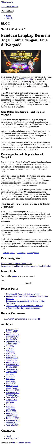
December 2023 (12, 362)
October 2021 (11, 423)
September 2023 (12, 369)
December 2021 (12, 418)
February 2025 (12, 330)
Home (8, 16)
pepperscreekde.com (9, 6)
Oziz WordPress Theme (21, 443)
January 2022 (11, 416)
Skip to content (7, 2)
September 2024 (12, 341)
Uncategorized (33, 253)
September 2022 (12, 397)
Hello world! (35, 319)
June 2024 (10, 348)
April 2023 (10, 381)
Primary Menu (7, 11)
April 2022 (10, 409)
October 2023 (11, 367)
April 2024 (10, 353)
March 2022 (11, 411)
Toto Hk (9, 18)
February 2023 (12, 385)
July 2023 (10, 374)
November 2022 (12, 392)
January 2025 (11, 332)
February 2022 (12, 413)
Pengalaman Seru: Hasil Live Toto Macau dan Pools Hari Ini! (26, 266)
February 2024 (12, 358)
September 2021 (12, 425)
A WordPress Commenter (16, 319)
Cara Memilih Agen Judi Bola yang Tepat (23, 294)
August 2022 (11, 399)
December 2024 (12, 334)
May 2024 (10, 351)
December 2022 (12, 390)
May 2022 (10, 406)
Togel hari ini (27, 79)
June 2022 (10, 404)
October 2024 (11, 339)
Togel (8, 436)
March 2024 (11, 355)
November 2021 (12, 420)
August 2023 (11, 372)
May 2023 (10, 379)
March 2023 (11, 383)
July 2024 (10, 346)
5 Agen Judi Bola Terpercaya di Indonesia (23, 308)
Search (4, 280)
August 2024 (11, 344)
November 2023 (12, 365)
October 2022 (11, 395)
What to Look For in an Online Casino (16, 264)
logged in (15, 276)
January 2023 (11, 388)
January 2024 (11, 360)
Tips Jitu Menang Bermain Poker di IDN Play (24, 305)
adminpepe (21, 253)
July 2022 (10, 402)
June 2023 (10, 376)
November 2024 (12, 337)
